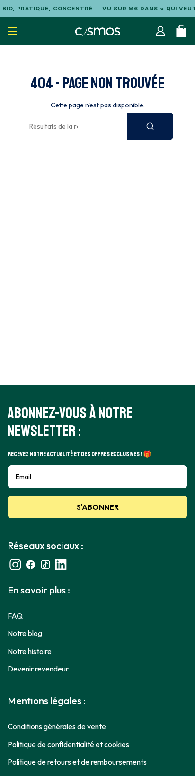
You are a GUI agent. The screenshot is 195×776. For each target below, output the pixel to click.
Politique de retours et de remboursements (77, 762)
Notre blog (25, 633)
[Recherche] (150, 126)
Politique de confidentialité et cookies (68, 744)
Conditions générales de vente (57, 726)
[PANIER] (181, 31)
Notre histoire (30, 651)
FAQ (15, 615)
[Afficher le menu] (12, 31)
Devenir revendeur (38, 668)
